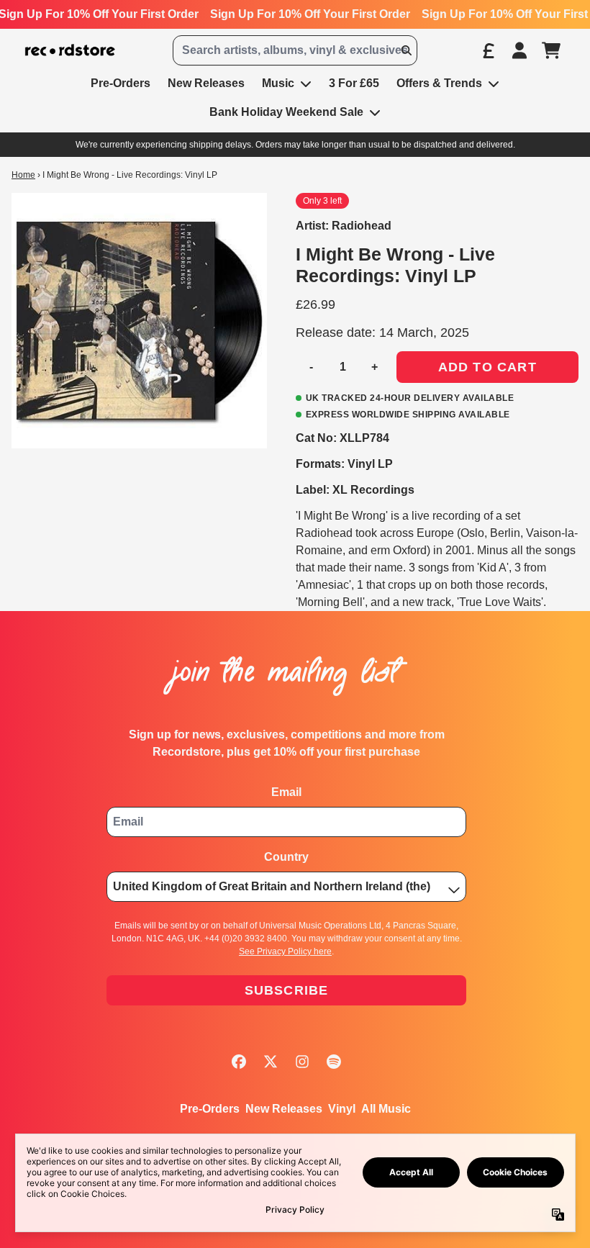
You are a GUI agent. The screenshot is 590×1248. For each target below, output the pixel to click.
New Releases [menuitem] (206, 83)
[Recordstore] (70, 50)
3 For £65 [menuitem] (354, 83)
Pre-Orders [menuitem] (120, 83)
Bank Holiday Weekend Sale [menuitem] (286, 112)
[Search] (405, 50)
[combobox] (295, 50)
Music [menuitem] (278, 83)
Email (286, 792)
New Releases (283, 1109)
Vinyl (341, 1109)
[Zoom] (139, 320)
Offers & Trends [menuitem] (439, 83)
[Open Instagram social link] (302, 1061)
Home (23, 175)
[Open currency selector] (488, 50)
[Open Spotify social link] (334, 1061)
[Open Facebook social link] (239, 1061)
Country (286, 857)
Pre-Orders (210, 1109)
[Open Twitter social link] (270, 1061)
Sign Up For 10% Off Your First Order (310, 14)
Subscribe (287, 990)
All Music (386, 1109)
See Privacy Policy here (285, 951)
